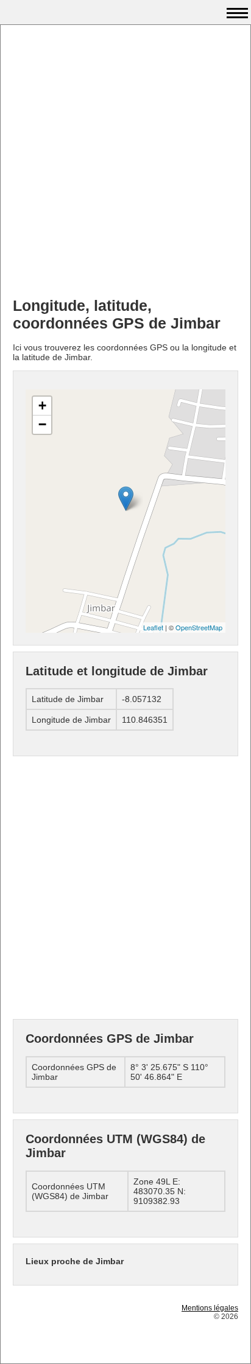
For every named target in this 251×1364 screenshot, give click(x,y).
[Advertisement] (125, 162)
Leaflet (153, 627)
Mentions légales (210, 1308)
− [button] (42, 424)
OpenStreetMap (198, 627)
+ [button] (42, 405)
